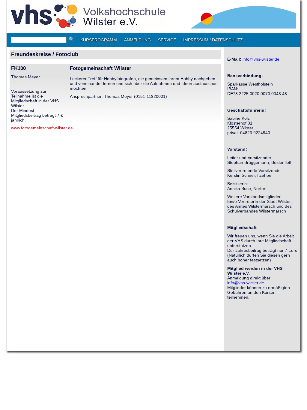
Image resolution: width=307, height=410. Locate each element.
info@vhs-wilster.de (261, 59)
